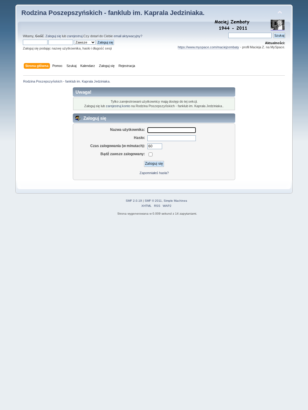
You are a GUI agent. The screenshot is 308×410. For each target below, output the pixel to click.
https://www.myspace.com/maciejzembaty (208, 47)
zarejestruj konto (118, 106)
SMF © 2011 (153, 200)
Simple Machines (175, 200)
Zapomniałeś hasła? (154, 173)
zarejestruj (74, 36)
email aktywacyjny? (128, 36)
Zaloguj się (53, 36)
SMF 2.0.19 (134, 200)
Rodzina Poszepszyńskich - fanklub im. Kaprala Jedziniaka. (113, 13)
